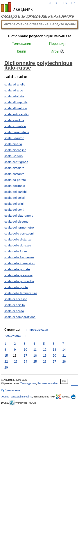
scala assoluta (14, 120)
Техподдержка (28, 383)
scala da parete (15, 180)
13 (54, 349)
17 (25, 355)
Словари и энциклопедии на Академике (37, 16)
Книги (21, 51)
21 (64, 355)
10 (25, 349)
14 (64, 349)
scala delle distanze (18, 239)
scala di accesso (15, 299)
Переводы (57, 43)
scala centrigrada (16, 162)
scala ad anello (14, 84)
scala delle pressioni (18, 275)
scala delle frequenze (19, 257)
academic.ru (17, 7)
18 (35, 355)
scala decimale (14, 185)
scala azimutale (15, 126)
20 (54, 355)
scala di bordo (14, 311)
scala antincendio (16, 114)
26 (45, 361)
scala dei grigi (13, 203)
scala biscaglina (15, 150)
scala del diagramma (18, 215)
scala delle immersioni (19, 263)
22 (6, 361)
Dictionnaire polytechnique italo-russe (39, 36)
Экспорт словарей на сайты (16, 396)
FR (73, 3)
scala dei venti (14, 209)
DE (57, 3)
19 (45, 355)
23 (16, 361)
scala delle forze (15, 251)
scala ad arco (13, 90)
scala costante (14, 174)
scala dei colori (14, 197)
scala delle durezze (17, 245)
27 (54, 361)
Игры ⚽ (58, 51)
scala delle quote (16, 287)
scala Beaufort (14, 138)
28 (64, 361)
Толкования (21, 43)
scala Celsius (13, 156)
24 (25, 361)
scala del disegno (16, 221)
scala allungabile (15, 102)
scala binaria (13, 144)
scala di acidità (14, 305)
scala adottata (14, 96)
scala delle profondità (19, 281)
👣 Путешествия (10, 390)
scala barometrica (16, 132)
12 (45, 349)
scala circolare (14, 168)
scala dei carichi (15, 191)
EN (48, 3)
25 (35, 361)
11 (35, 349)
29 (6, 367)
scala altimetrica (15, 108)
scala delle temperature (20, 293)
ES (65, 3)
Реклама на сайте (47, 383)
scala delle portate (17, 269)
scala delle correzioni (19, 233)
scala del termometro (19, 227)
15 (6, 355)
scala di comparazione (20, 317)
